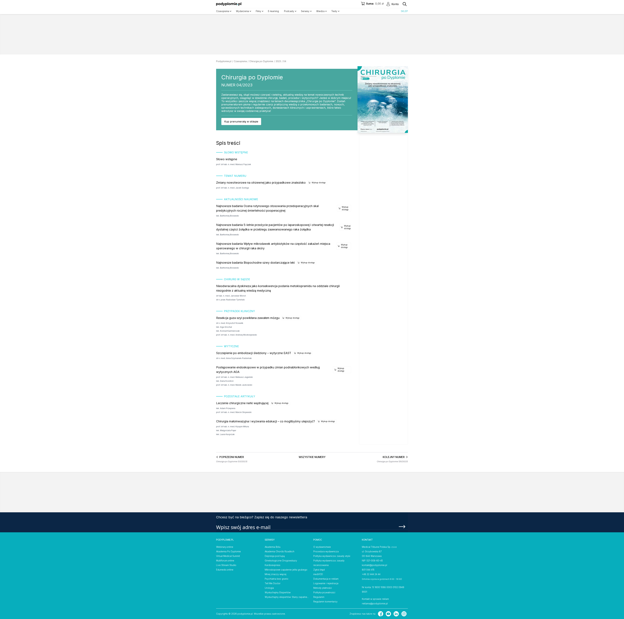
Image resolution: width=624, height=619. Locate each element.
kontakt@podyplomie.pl (374, 565)
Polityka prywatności (324, 592)
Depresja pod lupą (275, 556)
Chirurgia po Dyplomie (261, 61)
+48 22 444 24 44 (371, 574)
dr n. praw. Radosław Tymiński (230, 299)
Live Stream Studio (226, 565)
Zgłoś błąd (319, 569)
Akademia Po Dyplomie (228, 551)
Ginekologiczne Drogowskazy (281, 560)
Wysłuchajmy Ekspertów (278, 592)
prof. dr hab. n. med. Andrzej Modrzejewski (236, 335)
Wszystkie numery (312, 457)
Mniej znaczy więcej (275, 574)
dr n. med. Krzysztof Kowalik (229, 323)
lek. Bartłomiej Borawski (227, 216)
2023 (278, 61)
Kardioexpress (272, 565)
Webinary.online (224, 546)
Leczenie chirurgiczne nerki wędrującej (242, 403)
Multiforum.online (225, 560)
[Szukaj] (404, 4)
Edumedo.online (224, 569)
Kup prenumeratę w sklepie (241, 121)
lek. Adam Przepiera (225, 408)
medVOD (318, 574)
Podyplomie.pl (223, 61)
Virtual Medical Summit (228, 556)
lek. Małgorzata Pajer (226, 430)
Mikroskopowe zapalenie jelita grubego (286, 569)
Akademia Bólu (272, 546)
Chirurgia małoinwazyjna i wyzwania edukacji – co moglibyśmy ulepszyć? (265, 421)
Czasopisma (240, 61)
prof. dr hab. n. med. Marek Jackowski (234, 385)
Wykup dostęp (319, 182)
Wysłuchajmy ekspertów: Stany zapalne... (287, 597)
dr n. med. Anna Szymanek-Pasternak (234, 358)
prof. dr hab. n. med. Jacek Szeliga (232, 188)
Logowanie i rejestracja (325, 583)
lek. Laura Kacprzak (225, 434)
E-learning (273, 11)
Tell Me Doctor (272, 583)
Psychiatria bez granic (276, 578)
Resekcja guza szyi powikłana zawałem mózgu (248, 318)
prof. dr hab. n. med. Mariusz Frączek (233, 164)
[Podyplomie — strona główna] (228, 4)
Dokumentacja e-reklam (325, 578)
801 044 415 (368, 569)
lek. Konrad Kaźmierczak (228, 331)
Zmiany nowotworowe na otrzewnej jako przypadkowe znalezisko (261, 182)
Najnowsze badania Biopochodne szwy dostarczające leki (255, 262)
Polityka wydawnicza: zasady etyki (331, 556)
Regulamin (318, 597)
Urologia (269, 587)
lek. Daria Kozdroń (225, 381)
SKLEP (404, 11)
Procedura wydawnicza (326, 551)
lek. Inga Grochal (224, 327)
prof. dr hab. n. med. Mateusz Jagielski (234, 377)
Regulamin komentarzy (325, 601)
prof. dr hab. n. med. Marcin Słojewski (234, 412)
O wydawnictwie (322, 546)
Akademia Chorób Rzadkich (279, 551)
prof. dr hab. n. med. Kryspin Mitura (232, 426)
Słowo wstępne (226, 159)
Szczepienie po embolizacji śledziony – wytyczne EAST (253, 353)
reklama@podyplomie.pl (375, 603)
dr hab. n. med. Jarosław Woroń (231, 296)
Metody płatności (322, 587)
